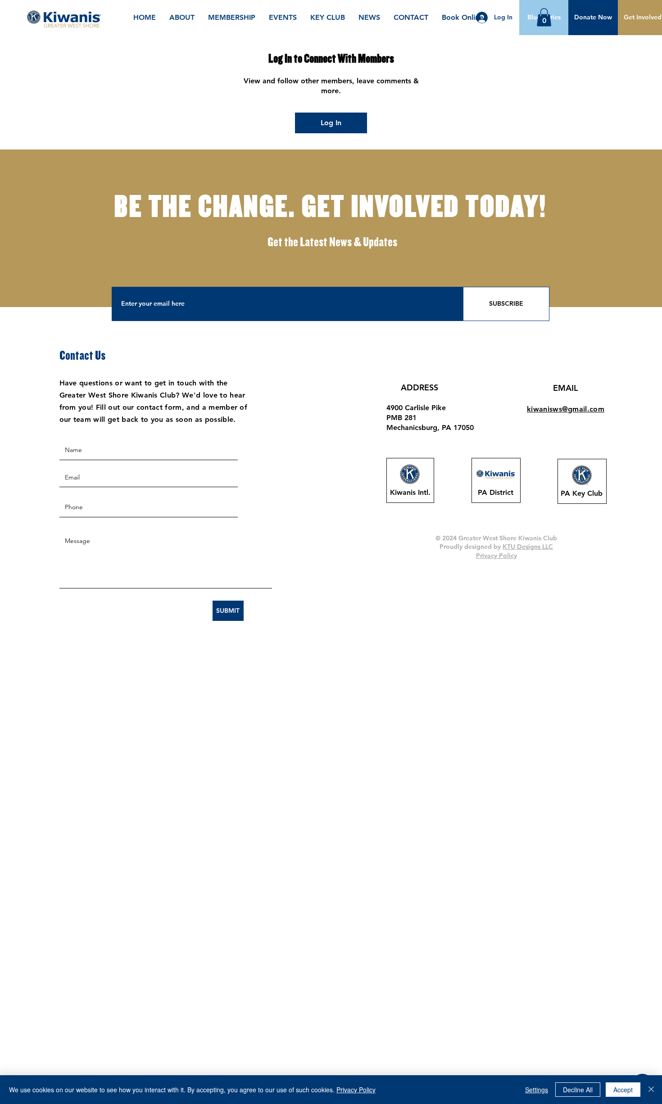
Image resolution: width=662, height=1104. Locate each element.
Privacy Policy (356, 1089)
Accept (623, 1089)
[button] (593, 17)
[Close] (651, 1089)
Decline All (578, 1089)
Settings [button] (536, 1089)
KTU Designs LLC (528, 547)
